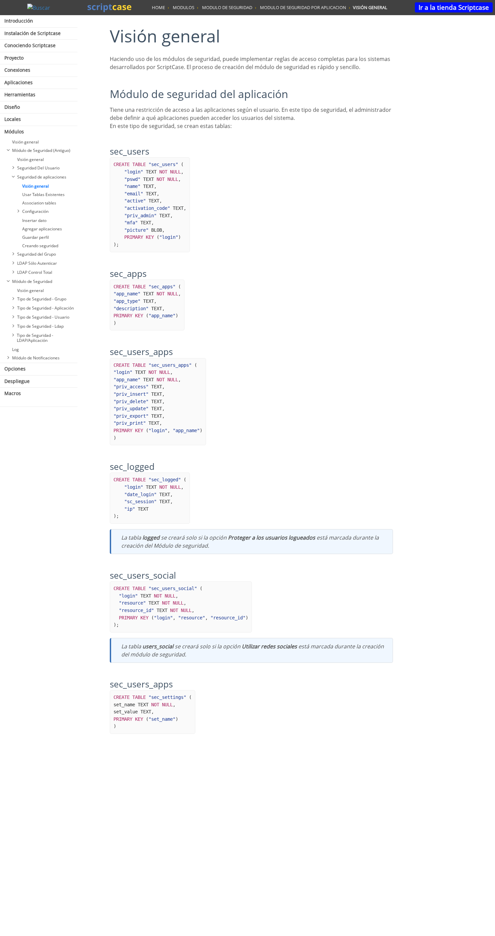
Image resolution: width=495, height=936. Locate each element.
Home (158, 7)
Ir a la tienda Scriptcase (454, 7)
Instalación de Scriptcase (32, 33)
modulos (183, 7)
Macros (12, 393)
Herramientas (19, 94)
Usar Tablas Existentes (43, 194)
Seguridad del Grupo (36, 254)
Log (15, 349)
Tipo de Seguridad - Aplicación (45, 308)
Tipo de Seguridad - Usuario (43, 317)
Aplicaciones (18, 82)
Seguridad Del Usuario (38, 168)
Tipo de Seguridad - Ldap (40, 326)
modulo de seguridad (227, 7)
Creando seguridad (40, 246)
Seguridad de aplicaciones (41, 177)
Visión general (25, 142)
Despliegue (17, 381)
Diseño (12, 107)
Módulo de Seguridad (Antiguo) (41, 150)
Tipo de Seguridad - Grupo (41, 299)
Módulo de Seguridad (32, 281)
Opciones (15, 368)
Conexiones (17, 70)
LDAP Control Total (34, 272)
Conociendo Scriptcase (30, 45)
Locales (12, 119)
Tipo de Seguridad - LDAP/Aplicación (35, 337)
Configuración (35, 211)
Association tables (39, 203)
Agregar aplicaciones (42, 229)
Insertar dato (34, 220)
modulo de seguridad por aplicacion (303, 7)
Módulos (14, 131)
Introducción (18, 21)
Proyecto (14, 58)
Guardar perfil (35, 237)
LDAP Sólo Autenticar (37, 263)
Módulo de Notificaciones (36, 358)
